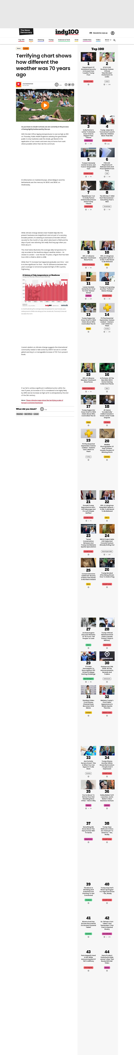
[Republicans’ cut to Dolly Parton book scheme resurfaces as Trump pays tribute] (88, 185)
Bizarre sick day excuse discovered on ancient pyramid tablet (88, 924)
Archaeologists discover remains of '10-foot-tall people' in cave (88, 635)
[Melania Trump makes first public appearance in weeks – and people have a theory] (107, 690)
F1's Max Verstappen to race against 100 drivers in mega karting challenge (88, 670)
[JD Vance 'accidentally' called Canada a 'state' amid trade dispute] (107, 399)
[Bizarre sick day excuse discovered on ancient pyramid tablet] (88, 911)
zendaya (88, 712)
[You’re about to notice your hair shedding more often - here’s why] (88, 784)
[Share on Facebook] (66, 84)
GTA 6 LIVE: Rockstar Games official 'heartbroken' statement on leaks (107, 72)
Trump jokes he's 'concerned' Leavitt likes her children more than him (107, 133)
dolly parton (88, 140)
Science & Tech (64, 40)
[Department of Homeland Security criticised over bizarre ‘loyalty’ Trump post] (88, 57)
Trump (51, 40)
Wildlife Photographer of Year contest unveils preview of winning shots (107, 448)
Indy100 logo (67, 32)
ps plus (107, 328)
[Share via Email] (72, 84)
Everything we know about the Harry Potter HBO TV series (88, 830)
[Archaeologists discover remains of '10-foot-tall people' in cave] (88, 622)
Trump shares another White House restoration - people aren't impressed (107, 765)
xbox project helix (107, 551)
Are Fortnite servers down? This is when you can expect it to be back (88, 765)
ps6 (107, 173)
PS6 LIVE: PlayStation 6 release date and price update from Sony (107, 166)
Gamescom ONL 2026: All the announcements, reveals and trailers (107, 670)
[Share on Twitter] (69, 84)
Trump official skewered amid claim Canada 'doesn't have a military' (107, 636)
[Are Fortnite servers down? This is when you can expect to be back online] (88, 750)
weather (20, 414)
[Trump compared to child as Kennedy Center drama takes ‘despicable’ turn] (88, 152)
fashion (88, 295)
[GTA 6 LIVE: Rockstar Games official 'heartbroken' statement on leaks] (107, 57)
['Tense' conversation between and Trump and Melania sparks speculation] (88, 528)
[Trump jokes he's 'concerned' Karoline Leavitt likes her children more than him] (107, 119)
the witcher (107, 206)
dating (88, 1026)
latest (26, 48)
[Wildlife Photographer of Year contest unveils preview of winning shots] (107, 434)
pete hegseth (88, 967)
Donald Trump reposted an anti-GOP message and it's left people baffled (88, 509)
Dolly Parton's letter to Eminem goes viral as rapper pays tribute (88, 134)
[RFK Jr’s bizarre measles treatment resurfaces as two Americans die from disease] (88, 245)
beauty (88, 805)
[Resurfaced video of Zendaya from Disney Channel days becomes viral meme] (88, 690)
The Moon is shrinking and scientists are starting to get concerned (88, 891)
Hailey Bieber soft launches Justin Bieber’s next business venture (107, 798)
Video (98, 40)
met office (28, 414)
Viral (76, 40)
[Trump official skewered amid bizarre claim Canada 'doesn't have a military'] (107, 622)
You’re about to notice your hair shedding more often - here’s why (88, 798)
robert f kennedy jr (88, 264)
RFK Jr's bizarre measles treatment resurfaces (88, 258)
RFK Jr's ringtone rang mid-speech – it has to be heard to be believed (107, 259)
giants (88, 645)
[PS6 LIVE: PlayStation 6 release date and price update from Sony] (107, 152)
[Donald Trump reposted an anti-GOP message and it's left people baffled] (88, 495)
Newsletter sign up (100, 33)
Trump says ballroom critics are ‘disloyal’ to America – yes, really (107, 830)
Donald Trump (88, 173)
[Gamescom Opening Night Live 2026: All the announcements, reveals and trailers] (107, 656)
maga (88, 328)
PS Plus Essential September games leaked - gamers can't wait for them (107, 322)
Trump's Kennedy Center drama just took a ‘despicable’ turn (88, 166)
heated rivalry (107, 934)
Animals (107, 457)
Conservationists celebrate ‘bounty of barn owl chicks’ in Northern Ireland (88, 576)
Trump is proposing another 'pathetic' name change (107, 289)
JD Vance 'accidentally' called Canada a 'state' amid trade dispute (107, 414)
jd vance (107, 422)
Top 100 (21, 40)
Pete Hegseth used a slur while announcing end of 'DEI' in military (88, 958)
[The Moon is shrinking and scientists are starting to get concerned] (88, 877)
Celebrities (87, 40)
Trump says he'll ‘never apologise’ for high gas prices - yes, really (107, 890)
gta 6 (107, 81)
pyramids (88, 934)
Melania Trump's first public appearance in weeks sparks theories (107, 704)
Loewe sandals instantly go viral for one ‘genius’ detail (88, 290)
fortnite (88, 773)
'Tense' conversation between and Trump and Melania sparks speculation (88, 543)
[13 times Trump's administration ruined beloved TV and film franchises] (88, 1037)
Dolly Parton (88, 206)
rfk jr (107, 264)
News (31, 40)
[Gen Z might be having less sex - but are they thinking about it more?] (88, 1005)
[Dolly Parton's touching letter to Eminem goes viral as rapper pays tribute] (88, 119)
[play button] (45, 105)
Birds (88, 584)
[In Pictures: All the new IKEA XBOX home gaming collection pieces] (107, 367)
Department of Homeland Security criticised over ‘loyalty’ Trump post (88, 71)
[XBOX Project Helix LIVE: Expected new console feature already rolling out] (107, 528)
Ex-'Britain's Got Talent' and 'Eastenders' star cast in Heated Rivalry (107, 925)
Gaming (41, 40)
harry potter (88, 839)
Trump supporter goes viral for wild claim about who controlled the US (88, 321)
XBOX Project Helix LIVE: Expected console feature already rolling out (107, 542)
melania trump (107, 712)
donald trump (88, 81)
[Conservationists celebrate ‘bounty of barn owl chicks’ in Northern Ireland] (88, 563)
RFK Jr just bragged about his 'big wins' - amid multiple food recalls (107, 1019)
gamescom (107, 679)
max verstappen (88, 679)
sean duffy (107, 645)
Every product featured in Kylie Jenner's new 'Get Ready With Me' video (107, 959)
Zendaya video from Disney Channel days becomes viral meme (88, 704)
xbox (107, 388)
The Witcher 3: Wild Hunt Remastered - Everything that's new (107, 199)
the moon (88, 900)
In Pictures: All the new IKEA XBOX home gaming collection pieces (107, 381)
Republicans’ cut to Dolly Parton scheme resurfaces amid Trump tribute (88, 199)
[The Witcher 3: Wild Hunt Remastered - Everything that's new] (107, 185)
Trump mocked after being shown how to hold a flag (107, 575)
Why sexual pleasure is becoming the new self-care (88, 1019)
